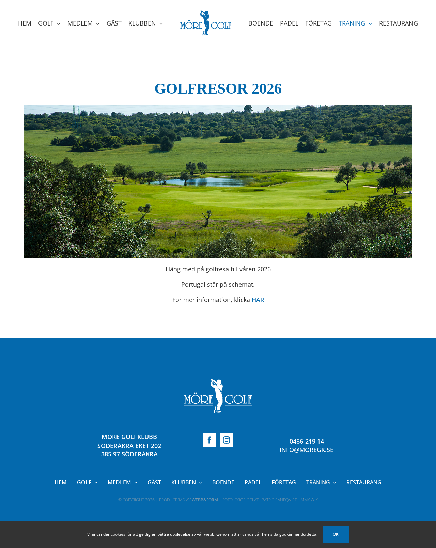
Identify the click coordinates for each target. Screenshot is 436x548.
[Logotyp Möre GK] (218, 428)
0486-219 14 (307, 487)
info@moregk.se (306, 496)
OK (336, 534)
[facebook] (209, 486)
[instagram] (226, 486)
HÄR (258, 346)
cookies (118, 534)
